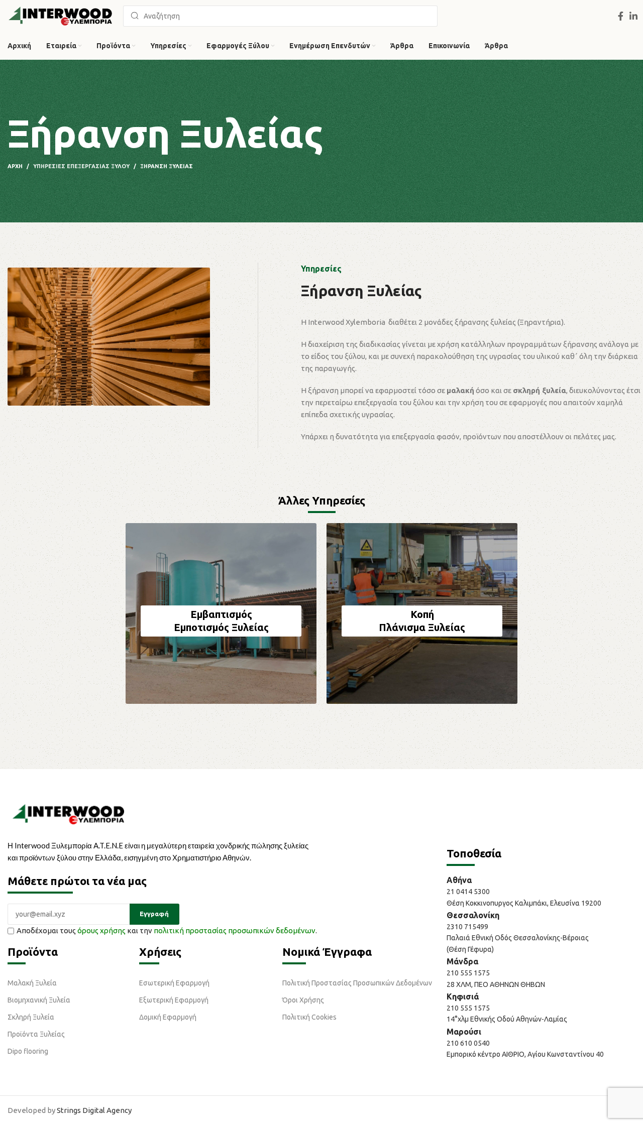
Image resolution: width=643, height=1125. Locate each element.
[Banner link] (221, 613)
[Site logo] (60, 15)
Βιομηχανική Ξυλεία (39, 1000)
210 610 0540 (468, 1043)
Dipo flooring (28, 1051)
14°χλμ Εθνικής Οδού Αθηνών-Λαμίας (507, 1019)
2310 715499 (467, 927)
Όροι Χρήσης (303, 1000)
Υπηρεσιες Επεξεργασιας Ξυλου (81, 166)
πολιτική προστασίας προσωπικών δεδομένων (234, 930)
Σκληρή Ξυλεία (31, 1017)
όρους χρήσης (101, 930)
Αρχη (15, 166)
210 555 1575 (468, 973)
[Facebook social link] (620, 16)
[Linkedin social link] (633, 16)
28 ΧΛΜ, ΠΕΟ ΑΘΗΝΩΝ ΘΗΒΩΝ (496, 984)
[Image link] (68, 813)
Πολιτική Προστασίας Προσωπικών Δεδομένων (357, 983)
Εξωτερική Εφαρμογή (173, 1000)
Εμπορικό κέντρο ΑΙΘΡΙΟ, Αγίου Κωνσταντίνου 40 (525, 1054)
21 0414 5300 (470, 892)
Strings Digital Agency (94, 1110)
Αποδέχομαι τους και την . (167, 930)
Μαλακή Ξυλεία (32, 983)
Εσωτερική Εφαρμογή (174, 983)
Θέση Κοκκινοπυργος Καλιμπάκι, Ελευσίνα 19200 (524, 903)
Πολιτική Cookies (309, 1017)
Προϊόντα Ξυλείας (36, 1034)
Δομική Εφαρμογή (167, 1017)
